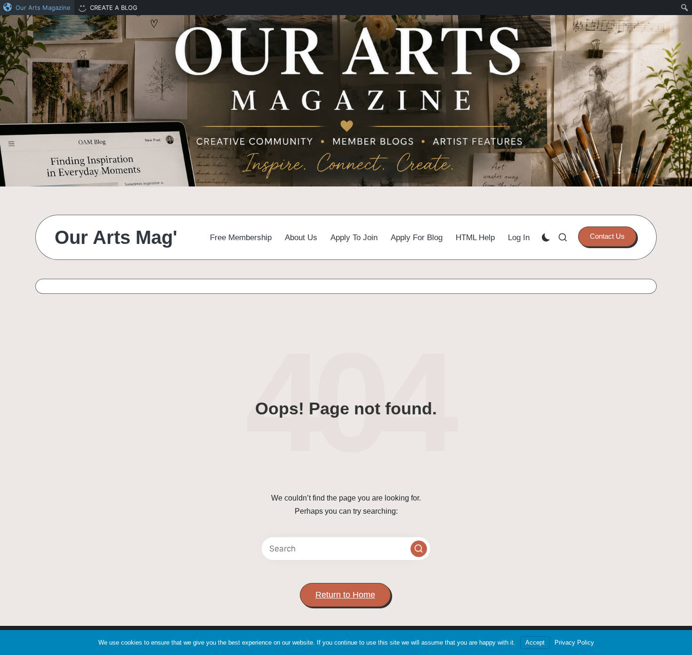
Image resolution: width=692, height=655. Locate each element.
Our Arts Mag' (116, 237)
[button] (607, 236)
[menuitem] (37, 7)
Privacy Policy (574, 642)
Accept (535, 642)
